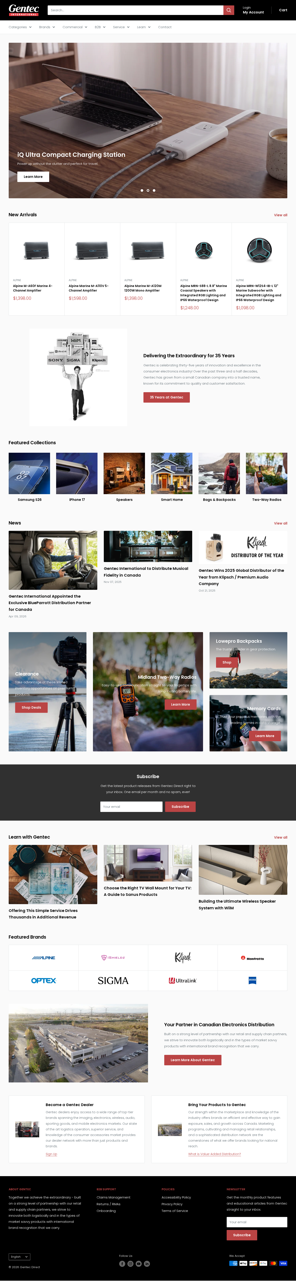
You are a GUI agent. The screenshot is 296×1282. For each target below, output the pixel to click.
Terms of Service (175, 1210)
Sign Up (51, 1154)
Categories (18, 27)
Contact (165, 27)
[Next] (287, 269)
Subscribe (180, 806)
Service (119, 27)
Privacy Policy (172, 1204)
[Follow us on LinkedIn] (147, 1264)
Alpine (17, 280)
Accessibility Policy (176, 1197)
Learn (141, 27)
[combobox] (135, 10)
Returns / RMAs (108, 1204)
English (16, 1257)
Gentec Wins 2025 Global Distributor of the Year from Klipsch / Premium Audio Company (241, 577)
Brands (44, 27)
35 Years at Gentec (166, 397)
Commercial (73, 27)
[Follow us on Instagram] (130, 1264)
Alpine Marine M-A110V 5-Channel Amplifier (89, 288)
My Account (253, 12)
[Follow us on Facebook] (122, 1264)
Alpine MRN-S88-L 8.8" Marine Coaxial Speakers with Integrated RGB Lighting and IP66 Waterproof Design (203, 293)
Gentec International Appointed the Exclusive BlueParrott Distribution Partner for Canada (50, 602)
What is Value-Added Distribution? (214, 1154)
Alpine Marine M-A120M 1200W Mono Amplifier (142, 288)
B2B (98, 27)
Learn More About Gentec (193, 1060)
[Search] (228, 10)
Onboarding (106, 1210)
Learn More (33, 176)
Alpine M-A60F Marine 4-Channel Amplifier (32, 288)
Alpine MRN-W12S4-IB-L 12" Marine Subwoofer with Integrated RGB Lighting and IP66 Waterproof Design (258, 293)
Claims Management (113, 1197)
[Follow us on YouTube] (139, 1264)
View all (281, 215)
